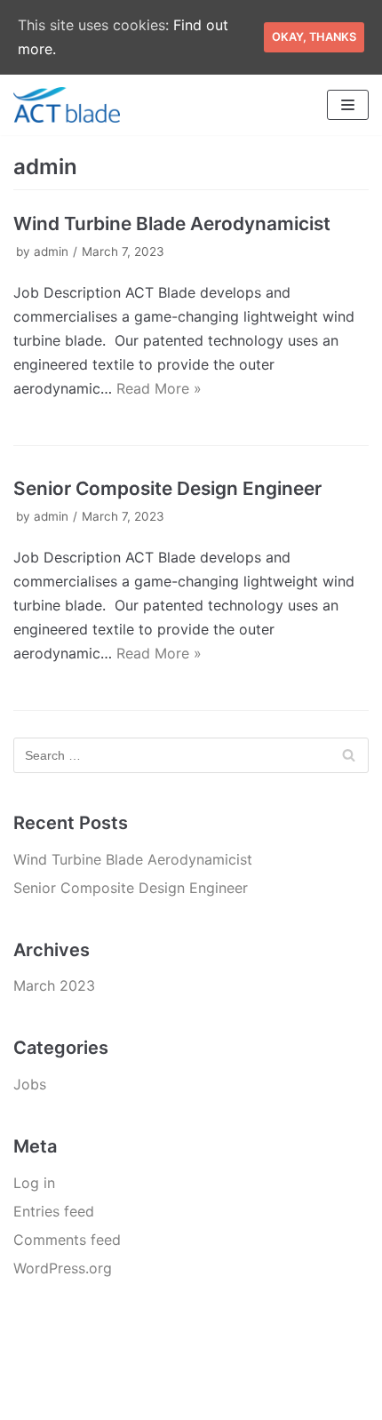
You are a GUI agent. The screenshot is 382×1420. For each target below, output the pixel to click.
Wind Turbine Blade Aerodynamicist (171, 223)
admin (51, 251)
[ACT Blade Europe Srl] (66, 105)
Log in (34, 1183)
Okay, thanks (314, 37)
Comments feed (67, 1239)
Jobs (29, 1084)
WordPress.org (62, 1268)
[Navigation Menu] (348, 105)
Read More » (159, 388)
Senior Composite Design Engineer (167, 488)
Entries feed (53, 1211)
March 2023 (54, 985)
